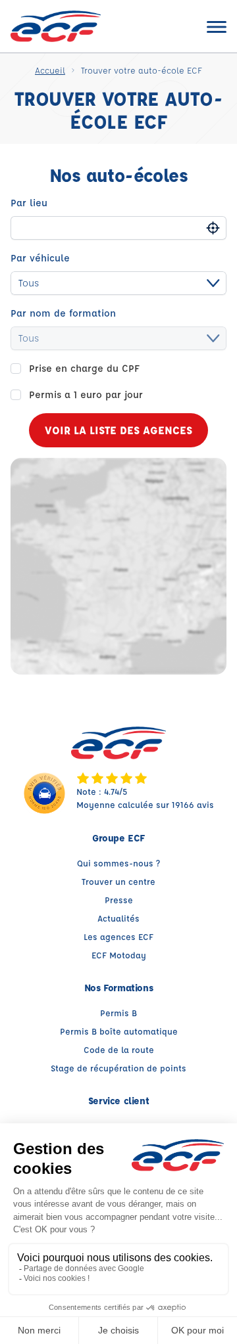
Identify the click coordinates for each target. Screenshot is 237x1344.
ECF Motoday (119, 954)
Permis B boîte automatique (119, 1031)
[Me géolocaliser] (213, 228)
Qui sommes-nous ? (118, 862)
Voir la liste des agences (118, 430)
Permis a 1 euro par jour (86, 394)
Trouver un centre (118, 881)
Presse (119, 899)
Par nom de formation (63, 313)
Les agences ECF (118, 936)
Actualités (118, 918)
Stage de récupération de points (118, 1067)
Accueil (50, 70)
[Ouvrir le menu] (216, 26)
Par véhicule (40, 258)
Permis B (118, 1012)
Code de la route (119, 1049)
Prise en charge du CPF (84, 368)
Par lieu (29, 202)
